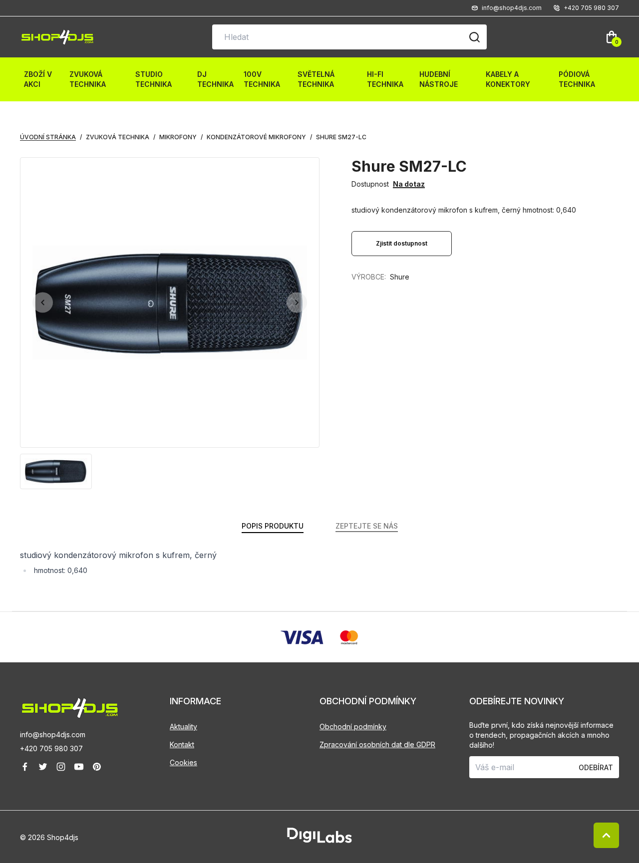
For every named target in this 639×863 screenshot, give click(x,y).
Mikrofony (178, 137)
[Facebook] (25, 767)
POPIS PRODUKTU (273, 526)
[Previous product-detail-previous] (42, 302)
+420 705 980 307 (51, 748)
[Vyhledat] (474, 36)
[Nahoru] (606, 835)
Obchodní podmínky (353, 726)
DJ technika (215, 79)
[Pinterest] (97, 767)
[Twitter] (43, 767)
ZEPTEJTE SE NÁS (366, 526)
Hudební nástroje (438, 79)
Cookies (183, 762)
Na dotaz (409, 184)
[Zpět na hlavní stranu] (95, 708)
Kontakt (182, 744)
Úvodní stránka (48, 137)
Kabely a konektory (508, 79)
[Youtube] (79, 767)
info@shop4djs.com (52, 734)
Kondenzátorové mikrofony (256, 137)
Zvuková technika (87, 79)
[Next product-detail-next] (297, 302)
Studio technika (153, 79)
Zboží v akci (38, 79)
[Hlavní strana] (57, 37)
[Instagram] (61, 767)
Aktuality (183, 726)
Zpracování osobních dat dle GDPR (377, 744)
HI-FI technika (385, 79)
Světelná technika (316, 79)
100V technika (262, 79)
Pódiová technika (577, 79)
